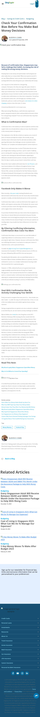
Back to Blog (10, 459)
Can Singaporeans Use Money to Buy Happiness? (14, 414)
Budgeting (30, 19)
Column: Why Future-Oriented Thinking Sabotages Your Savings (18, 416)
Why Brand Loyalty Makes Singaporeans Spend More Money (18, 367)
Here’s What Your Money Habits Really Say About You (15, 402)
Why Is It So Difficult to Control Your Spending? (14, 371)
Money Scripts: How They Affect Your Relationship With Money (18, 407)
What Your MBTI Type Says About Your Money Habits (15, 405)
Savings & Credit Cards (15, 19)
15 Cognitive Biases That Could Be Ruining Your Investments (17, 419)
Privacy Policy (18, 691)
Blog (3, 19)
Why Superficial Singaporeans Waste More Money (14, 412)
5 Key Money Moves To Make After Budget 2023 (18, 547)
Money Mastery (7, 427)
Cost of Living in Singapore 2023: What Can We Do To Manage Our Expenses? (17, 524)
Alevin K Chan (15, 37)
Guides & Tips (20, 427)
